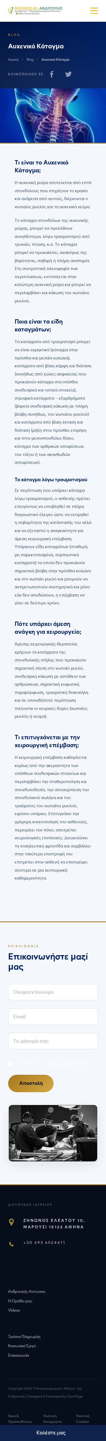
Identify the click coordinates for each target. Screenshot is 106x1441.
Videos (14, 1310)
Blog (30, 59)
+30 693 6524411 (44, 1242)
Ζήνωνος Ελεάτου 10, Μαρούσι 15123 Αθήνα (54, 1223)
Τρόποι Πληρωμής (24, 1336)
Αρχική (13, 59)
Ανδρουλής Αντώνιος (27, 1291)
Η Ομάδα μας (20, 1301)
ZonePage (75, 1396)
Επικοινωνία (18, 1355)
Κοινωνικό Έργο (22, 1345)
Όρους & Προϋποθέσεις (68, 1063)
